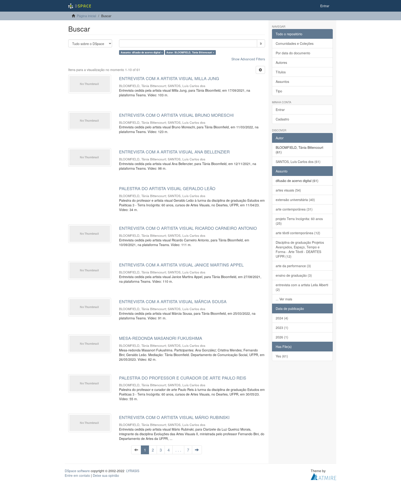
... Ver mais (284, 299)
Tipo (279, 91)
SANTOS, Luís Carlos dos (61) (298, 161)
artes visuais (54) (288, 190)
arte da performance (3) (293, 265)
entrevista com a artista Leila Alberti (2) (302, 287)
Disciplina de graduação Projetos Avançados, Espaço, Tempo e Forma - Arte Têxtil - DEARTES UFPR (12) (300, 249)
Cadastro (282, 119)
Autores (281, 62)
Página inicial (86, 15)
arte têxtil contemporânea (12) (298, 233)
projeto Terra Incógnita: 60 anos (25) (299, 221)
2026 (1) (282, 337)
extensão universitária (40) (295, 199)
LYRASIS (132, 470)
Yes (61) (282, 356)
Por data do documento (293, 53)
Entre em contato (77, 475)
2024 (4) (282, 318)
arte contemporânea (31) (294, 209)
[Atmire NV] (323, 476)
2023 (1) (282, 327)
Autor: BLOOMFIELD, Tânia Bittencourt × (190, 52)
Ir (261, 43)
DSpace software (77, 470)
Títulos (281, 72)
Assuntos (282, 81)
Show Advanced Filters (248, 59)
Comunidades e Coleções (295, 43)
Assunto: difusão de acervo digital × (142, 52)
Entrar (280, 109)
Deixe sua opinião (106, 475)
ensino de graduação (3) (294, 275)
